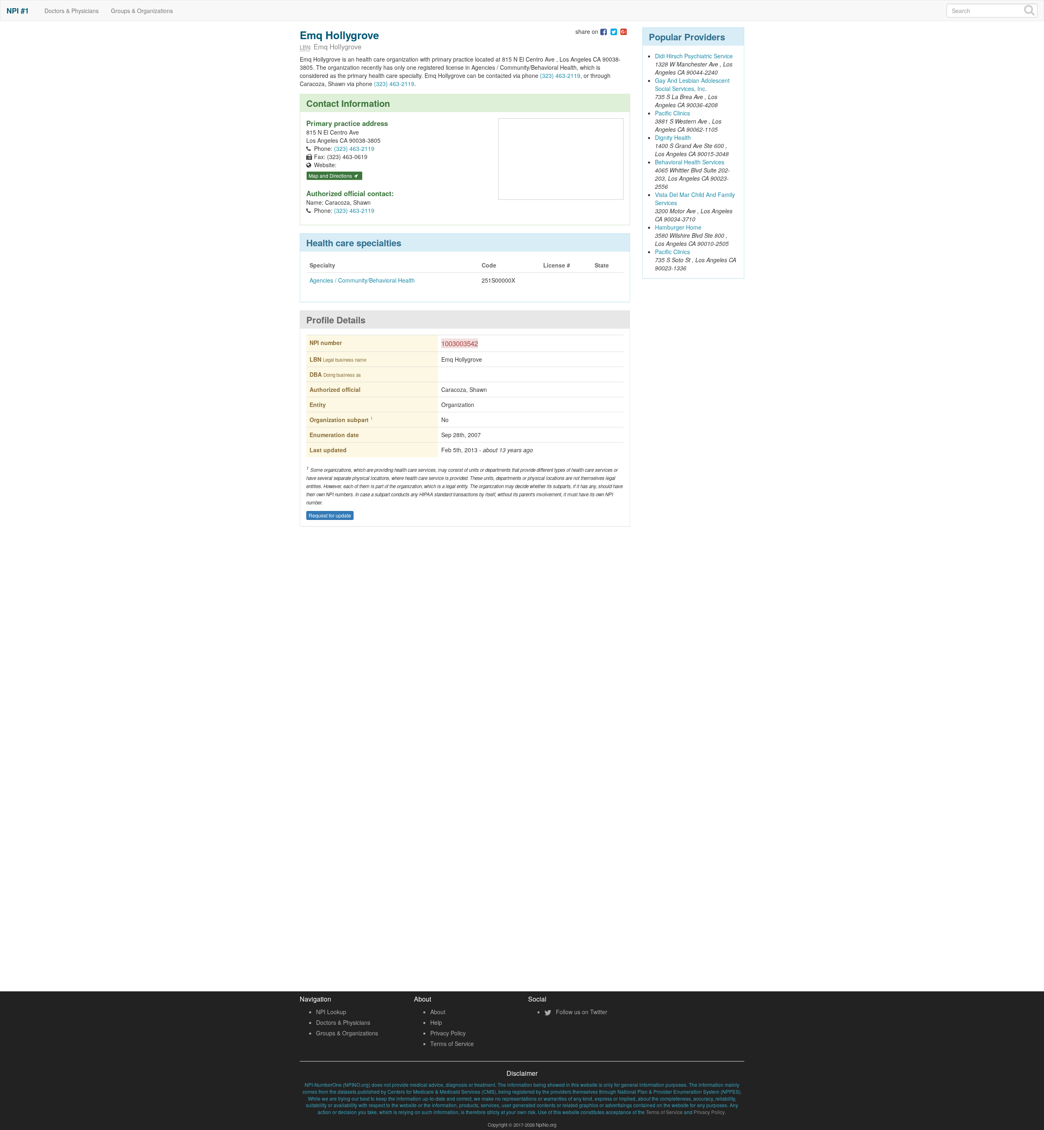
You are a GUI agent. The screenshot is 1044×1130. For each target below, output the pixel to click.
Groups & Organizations (142, 11)
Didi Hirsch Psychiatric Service (694, 56)
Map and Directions (331, 175)
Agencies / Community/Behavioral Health (362, 280)
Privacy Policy (448, 1033)
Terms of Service (452, 1043)
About (437, 1012)
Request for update (330, 515)
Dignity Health (673, 137)
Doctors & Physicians (71, 11)
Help (436, 1022)
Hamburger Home (678, 227)
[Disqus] (465, 653)
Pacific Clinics (672, 113)
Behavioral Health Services (689, 162)
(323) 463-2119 (560, 75)
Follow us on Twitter (580, 1012)
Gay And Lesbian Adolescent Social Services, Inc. (692, 84)
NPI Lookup (331, 1012)
